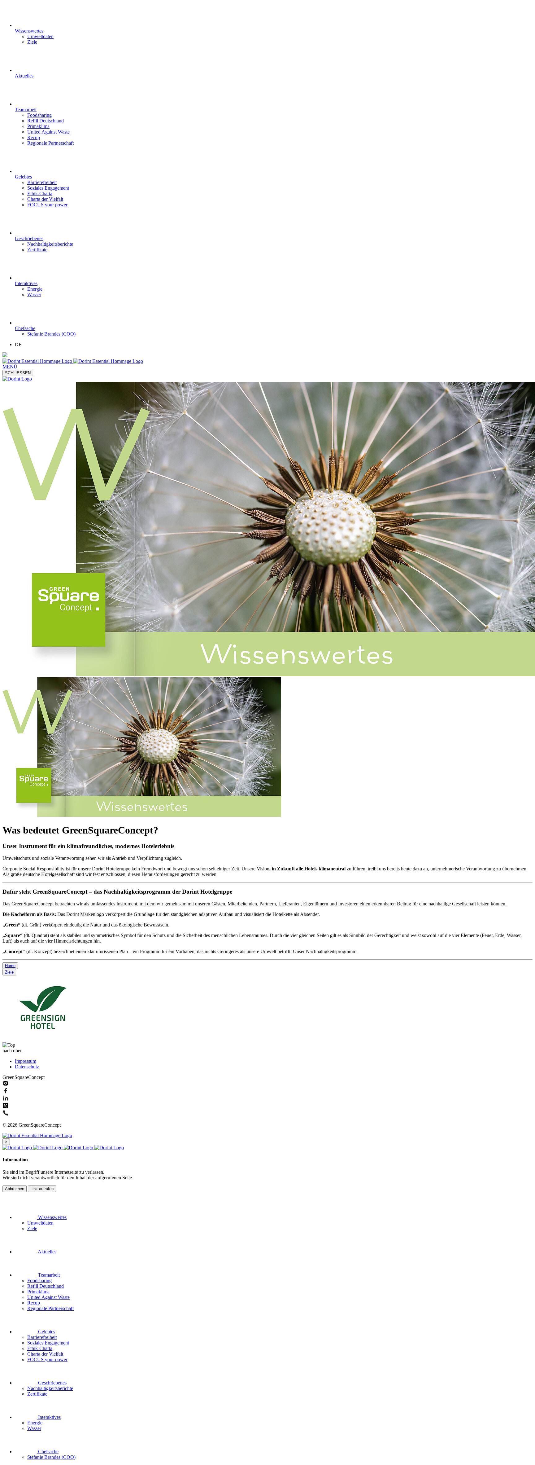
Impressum (25, 1061)
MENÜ (9, 366)
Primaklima (38, 126)
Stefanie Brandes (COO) (51, 334)
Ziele (32, 42)
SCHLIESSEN (18, 373)
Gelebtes (23, 176)
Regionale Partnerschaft (50, 143)
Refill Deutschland (45, 120)
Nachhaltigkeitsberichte (50, 244)
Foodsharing (39, 115)
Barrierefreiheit (42, 182)
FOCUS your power (47, 204)
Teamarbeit (26, 109)
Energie (34, 289)
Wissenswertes (29, 30)
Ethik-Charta (39, 193)
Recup (33, 137)
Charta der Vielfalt (45, 199)
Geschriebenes (29, 238)
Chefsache (25, 328)
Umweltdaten (40, 36)
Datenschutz (27, 1066)
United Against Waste (48, 131)
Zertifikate (37, 249)
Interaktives (26, 283)
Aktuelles (24, 75)
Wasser (34, 294)
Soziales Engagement (48, 188)
